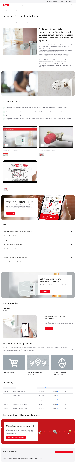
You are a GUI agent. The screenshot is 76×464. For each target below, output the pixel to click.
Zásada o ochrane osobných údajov (10, 458)
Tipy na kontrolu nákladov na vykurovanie (39, 22)
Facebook (12, 453)
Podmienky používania (23, 458)
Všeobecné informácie (33, 458)
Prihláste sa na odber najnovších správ (64, 452)
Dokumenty (25, 22)
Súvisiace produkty (16, 22)
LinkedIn (4, 453)
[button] (61, 1)
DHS (16, 10)
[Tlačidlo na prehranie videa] (6, 145)
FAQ (9, 22)
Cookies (40, 458)
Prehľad (3, 22)
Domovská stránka (6, 10)
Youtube (16, 453)
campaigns (13, 10)
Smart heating (49, 328)
